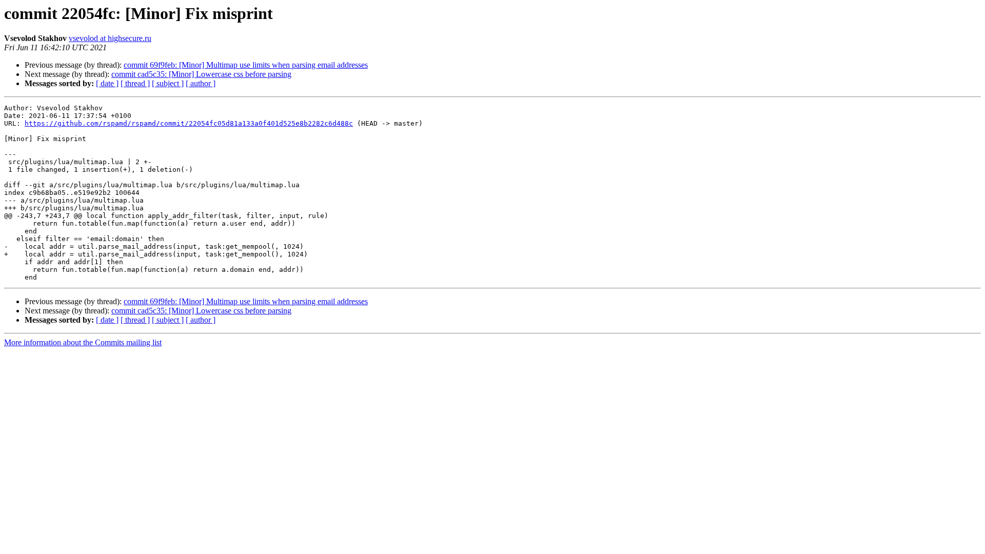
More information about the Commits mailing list (83, 342)
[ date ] (107, 83)
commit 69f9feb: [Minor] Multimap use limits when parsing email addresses (246, 65)
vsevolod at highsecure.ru (110, 38)
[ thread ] (135, 83)
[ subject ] (168, 83)
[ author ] (200, 83)
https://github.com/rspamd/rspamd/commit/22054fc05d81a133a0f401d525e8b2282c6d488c (189, 123)
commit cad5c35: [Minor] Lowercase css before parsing (201, 74)
